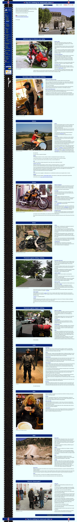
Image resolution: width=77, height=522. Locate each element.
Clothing (7, 21)
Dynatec (34, 296)
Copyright (7, 58)
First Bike (7, 44)
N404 (10, 68)
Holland (7, 37)
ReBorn (7, 29)
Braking (7, 19)
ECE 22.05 (62, 133)
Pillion (7, 32)
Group (7, 30)
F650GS (7, 47)
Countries (7, 34)
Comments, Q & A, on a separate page (55, 515)
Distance (7, 24)
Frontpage (46, 5)
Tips (6, 14)
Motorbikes (7, 43)
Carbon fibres (57, 150)
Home (6, 12)
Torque (7, 53)
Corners (7, 18)
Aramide (56, 148)
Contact (7, 59)
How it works (7, 50)
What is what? (8, 48)
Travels (8, 66)
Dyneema (61, 147)
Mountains (8, 25)
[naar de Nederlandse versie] (24, 2)
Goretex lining (59, 203)
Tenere (7, 46)
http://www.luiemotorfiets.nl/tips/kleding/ (22, 16)
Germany (7, 40)
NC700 (7, 45)
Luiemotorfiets (7, 62)
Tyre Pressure (8, 54)
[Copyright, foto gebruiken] (56, 34)
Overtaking (8, 20)
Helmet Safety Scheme (47, 175)
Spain (7, 38)
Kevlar (63, 149)
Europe (7, 35)
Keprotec (47, 290)
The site (7, 56)
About (7, 57)
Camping (7, 26)
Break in (7, 52)
